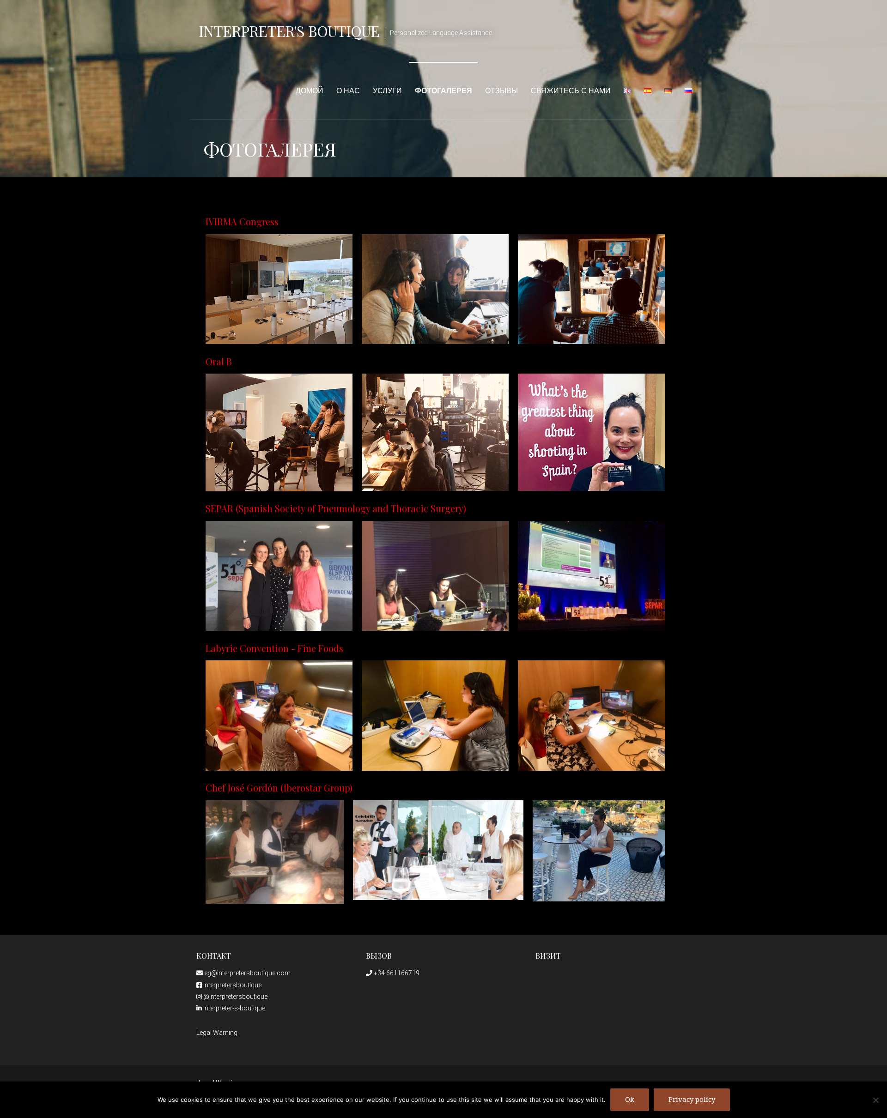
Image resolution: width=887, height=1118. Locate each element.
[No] (875, 1100)
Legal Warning (216, 1032)
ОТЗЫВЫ (501, 90)
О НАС (348, 90)
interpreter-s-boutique (233, 1008)
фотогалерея (443, 90)
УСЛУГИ (387, 90)
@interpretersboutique (234, 996)
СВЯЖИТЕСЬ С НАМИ (571, 90)
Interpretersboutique (231, 985)
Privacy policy (691, 1099)
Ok (629, 1099)
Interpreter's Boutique (289, 31)
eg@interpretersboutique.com (247, 973)
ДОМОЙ (309, 90)
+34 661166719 (395, 973)
